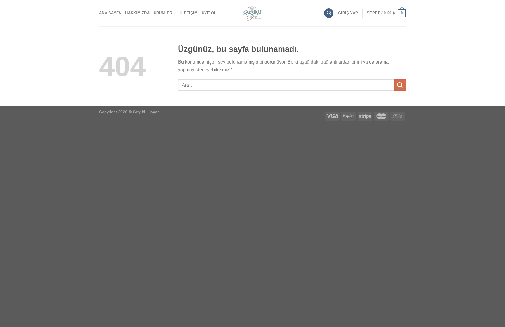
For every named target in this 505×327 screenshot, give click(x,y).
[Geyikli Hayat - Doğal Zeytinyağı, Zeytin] (252, 13)
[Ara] (328, 13)
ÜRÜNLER (163, 13)
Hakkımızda (137, 13)
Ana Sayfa (110, 13)
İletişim (189, 13)
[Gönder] (400, 85)
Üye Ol (209, 13)
